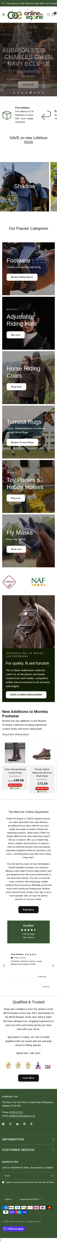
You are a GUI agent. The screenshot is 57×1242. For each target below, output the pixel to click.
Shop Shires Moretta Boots (15, 734)
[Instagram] (12, 1124)
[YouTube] (19, 1124)
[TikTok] (33, 1124)
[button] (28, 84)
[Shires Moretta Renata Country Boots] (15, 753)
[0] (53, 14)
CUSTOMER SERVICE (18, 1149)
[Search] (48, 14)
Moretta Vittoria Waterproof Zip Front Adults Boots (42, 772)
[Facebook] (5, 1124)
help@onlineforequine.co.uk (22, 1116)
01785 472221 (16, 1112)
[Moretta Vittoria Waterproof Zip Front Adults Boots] (42, 753)
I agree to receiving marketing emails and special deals (29, 1182)
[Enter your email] (52, 1175)
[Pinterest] (26, 1124)
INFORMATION (13, 1139)
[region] (28, 965)
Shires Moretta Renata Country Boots (15, 771)
